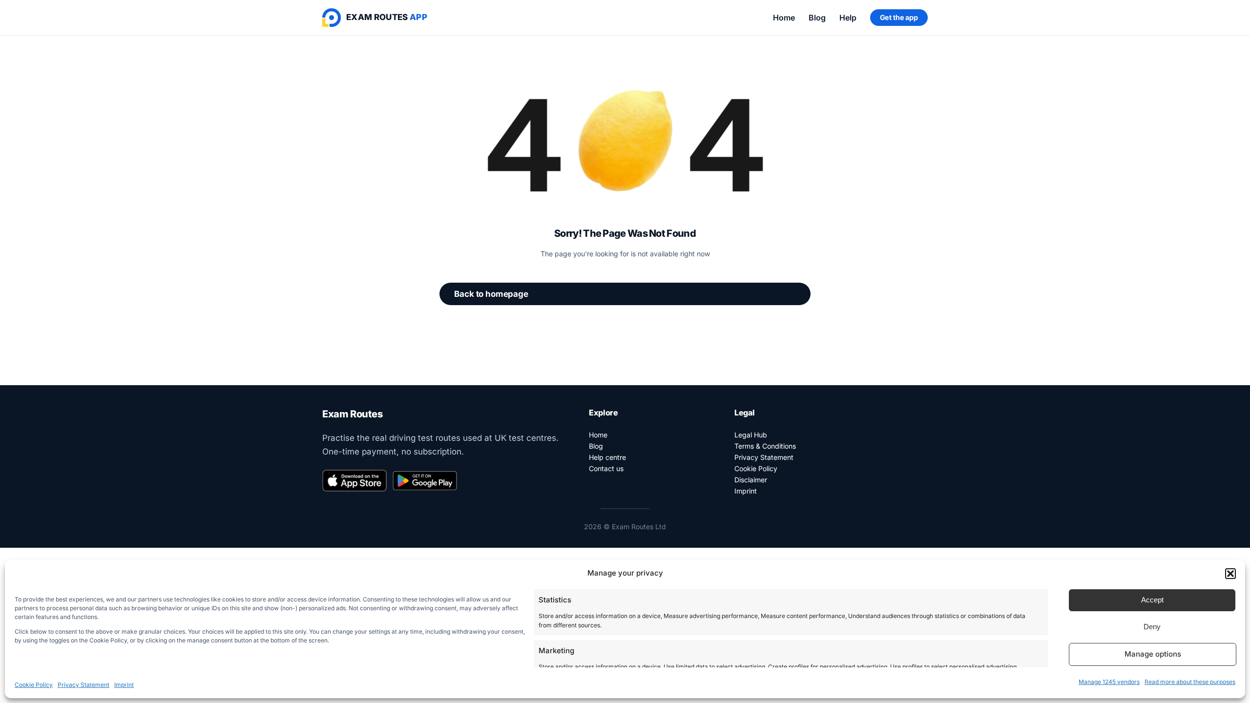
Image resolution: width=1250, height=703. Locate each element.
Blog (817, 17)
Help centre (607, 457)
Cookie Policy (34, 684)
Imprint (124, 684)
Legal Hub (750, 435)
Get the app (899, 17)
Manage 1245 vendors (1109, 681)
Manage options (1153, 654)
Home (784, 17)
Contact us (606, 468)
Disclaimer (750, 480)
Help (847, 17)
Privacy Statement (83, 684)
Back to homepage (491, 294)
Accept (1152, 600)
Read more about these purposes (1190, 681)
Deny (1152, 626)
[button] (1230, 574)
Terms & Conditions (765, 446)
